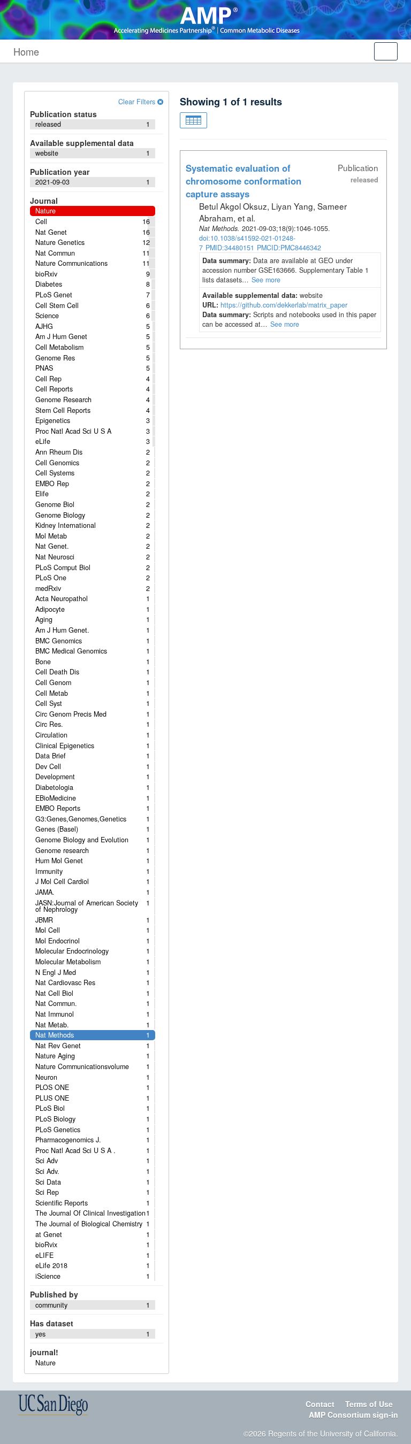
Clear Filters (137, 101)
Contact (320, 1404)
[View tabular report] (193, 120)
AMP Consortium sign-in (353, 1414)
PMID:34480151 (230, 247)
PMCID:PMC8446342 (289, 247)
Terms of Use (369, 1404)
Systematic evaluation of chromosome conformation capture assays (243, 181)
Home (26, 51)
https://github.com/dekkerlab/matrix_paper (283, 305)
